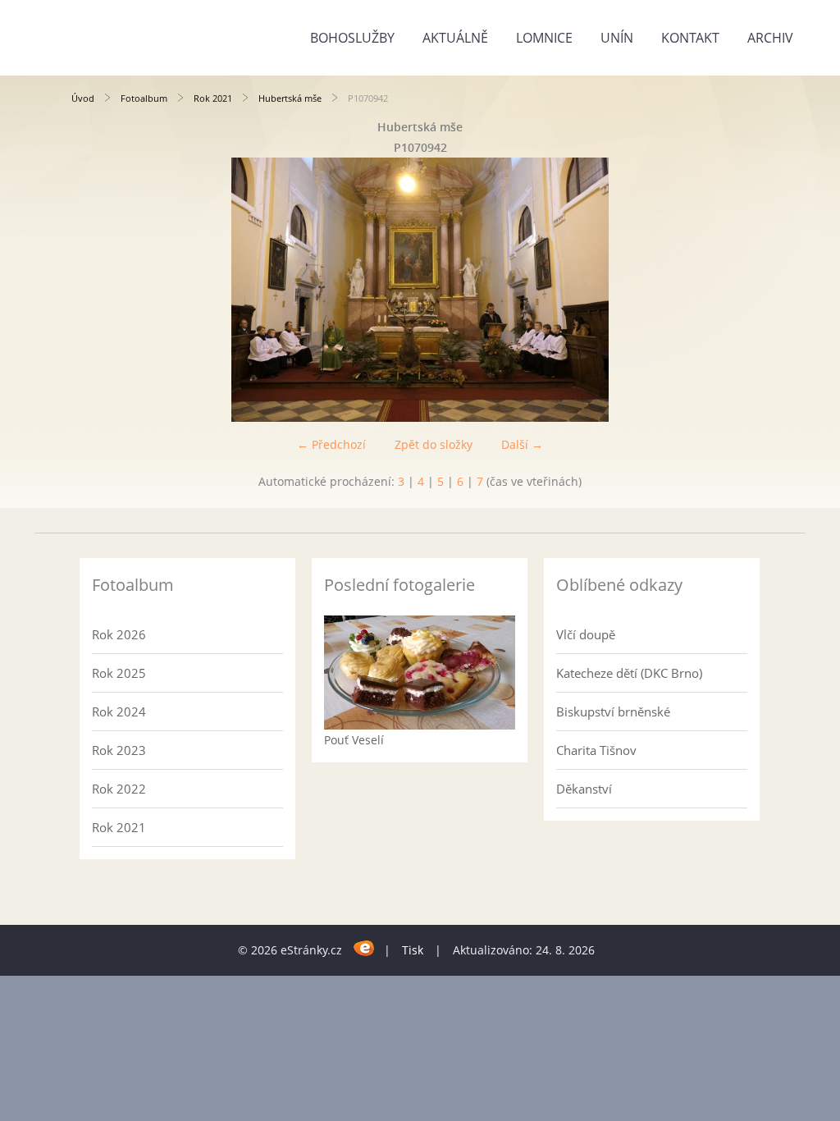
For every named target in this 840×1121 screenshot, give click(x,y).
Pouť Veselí (354, 740)
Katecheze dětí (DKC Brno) (629, 673)
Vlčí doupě (585, 634)
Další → (522, 444)
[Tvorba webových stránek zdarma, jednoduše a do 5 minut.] (365, 947)
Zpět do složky (433, 444)
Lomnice (544, 38)
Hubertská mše (290, 98)
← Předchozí (331, 444)
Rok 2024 (119, 711)
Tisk (412, 950)
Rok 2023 (119, 750)
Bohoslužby (352, 38)
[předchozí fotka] (98, 290)
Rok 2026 (119, 634)
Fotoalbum (144, 98)
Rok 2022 (119, 788)
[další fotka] (742, 290)
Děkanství (584, 788)
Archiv (770, 38)
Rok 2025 (119, 673)
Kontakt (690, 38)
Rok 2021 (213, 98)
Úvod (82, 98)
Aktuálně (455, 38)
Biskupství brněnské (613, 711)
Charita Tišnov (596, 750)
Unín (616, 38)
